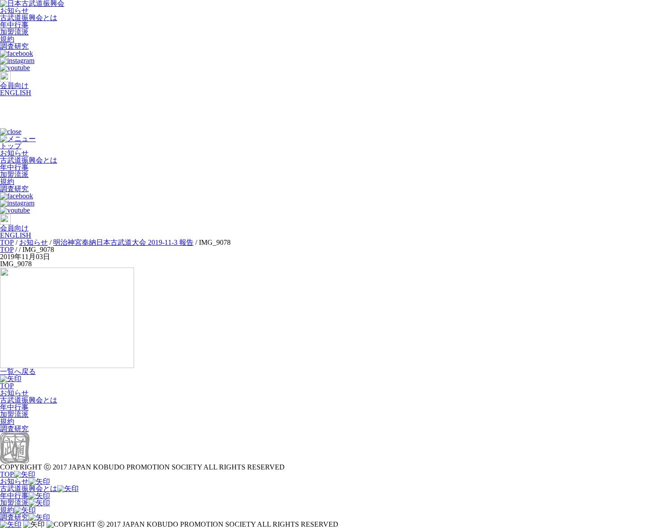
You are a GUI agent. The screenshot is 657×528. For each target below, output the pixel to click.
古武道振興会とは (28, 17)
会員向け (14, 85)
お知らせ (14, 10)
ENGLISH (15, 92)
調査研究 (14, 46)
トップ (10, 146)
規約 (7, 39)
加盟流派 (14, 32)
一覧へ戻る (18, 371)
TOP (7, 386)
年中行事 (14, 25)
